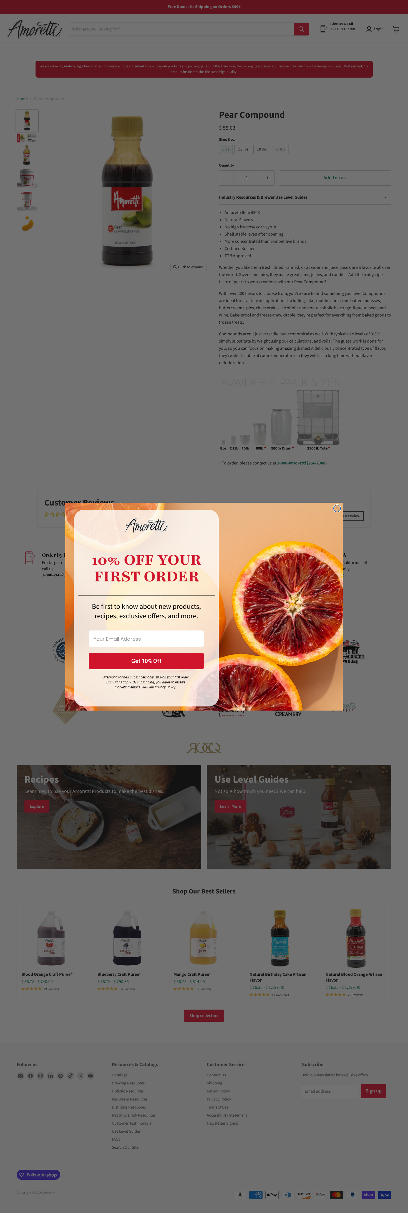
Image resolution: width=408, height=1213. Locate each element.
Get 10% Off (146, 661)
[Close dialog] (337, 508)
